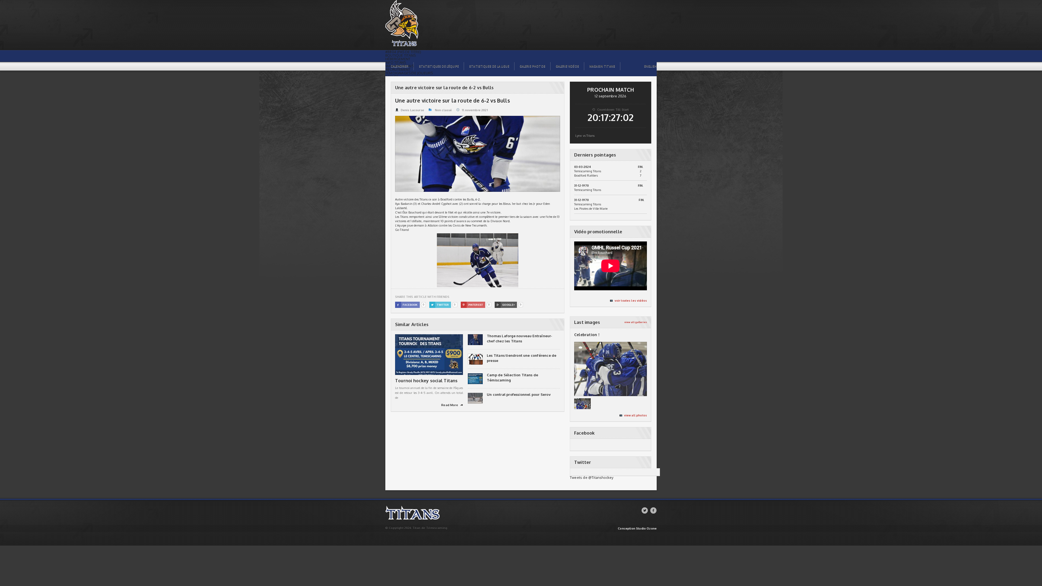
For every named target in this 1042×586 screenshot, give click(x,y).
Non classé (443, 110)
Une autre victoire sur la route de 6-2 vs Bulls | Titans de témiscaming (414, 3)
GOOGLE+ (506, 305)
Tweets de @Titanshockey (592, 477)
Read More (452, 405)
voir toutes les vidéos (631, 300)
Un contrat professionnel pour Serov (519, 394)
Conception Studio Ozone (637, 528)
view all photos (635, 415)
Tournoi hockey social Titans (426, 380)
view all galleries (635, 322)
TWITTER (440, 305)
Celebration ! (586, 334)
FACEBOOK (407, 305)
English (650, 66)
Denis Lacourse (412, 110)
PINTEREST (473, 305)
